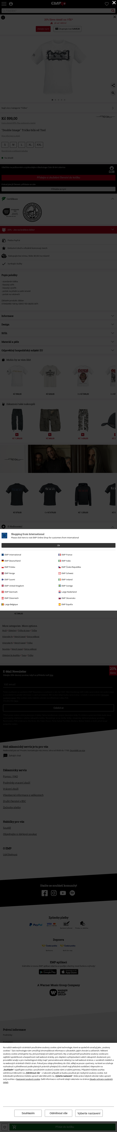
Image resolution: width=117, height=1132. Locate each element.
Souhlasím (28, 1113)
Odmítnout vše (58, 1113)
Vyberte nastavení (89, 1113)
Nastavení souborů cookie (28, 1079)
